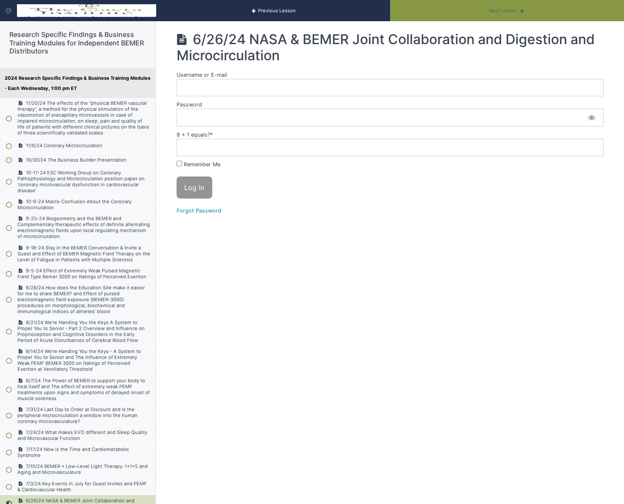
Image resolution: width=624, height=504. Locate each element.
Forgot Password (199, 210)
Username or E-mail (202, 75)
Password (189, 104)
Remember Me (201, 164)
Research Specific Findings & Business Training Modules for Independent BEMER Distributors (76, 42)
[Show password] (592, 117)
